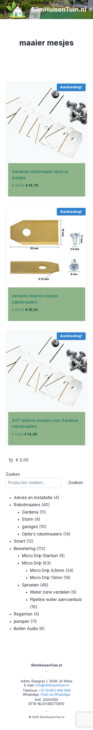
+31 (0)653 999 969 (55, 690)
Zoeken (13, 474)
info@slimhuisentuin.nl (52, 685)
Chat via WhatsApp (55, 694)
